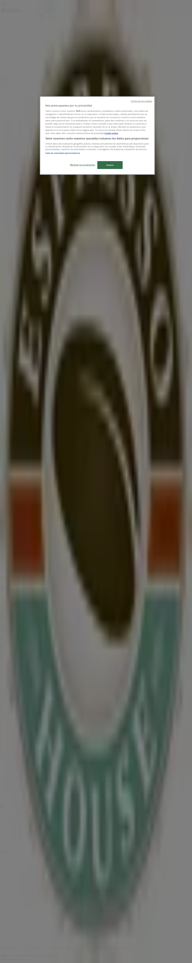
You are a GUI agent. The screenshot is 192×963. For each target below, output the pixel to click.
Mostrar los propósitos (82, 164)
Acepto (110, 165)
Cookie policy (111, 133)
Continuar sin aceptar (141, 101)
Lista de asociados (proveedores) (62, 153)
